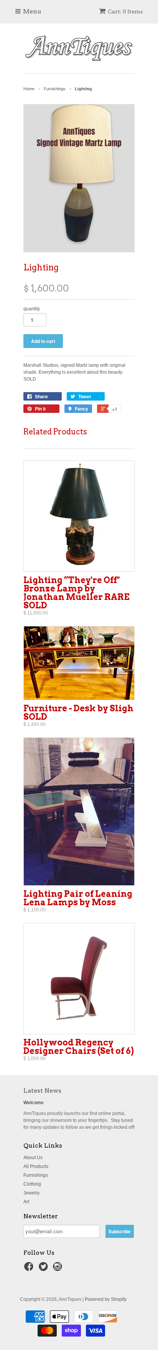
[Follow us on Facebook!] (30, 1269)
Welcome (33, 1102)
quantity (31, 308)
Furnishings (35, 1175)
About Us (33, 1157)
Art (26, 1201)
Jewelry (31, 1193)
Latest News (42, 1090)
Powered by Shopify (106, 1299)
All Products (35, 1166)
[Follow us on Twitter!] (44, 1269)
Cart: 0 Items (125, 11)
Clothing (32, 1184)
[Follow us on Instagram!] (58, 1269)
